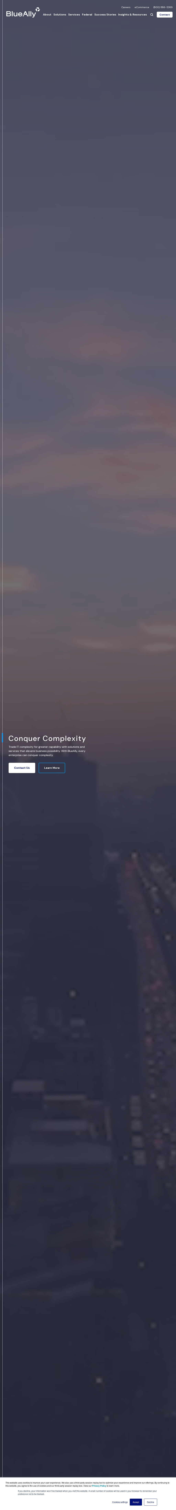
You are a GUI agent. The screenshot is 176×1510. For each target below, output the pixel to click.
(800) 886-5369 (163, 7)
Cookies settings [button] (120, 1502)
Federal (87, 14)
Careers (125, 7)
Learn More (52, 768)
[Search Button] (151, 14)
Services (74, 14)
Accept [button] (136, 1502)
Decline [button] (150, 1502)
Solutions (59, 14)
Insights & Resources (132, 14)
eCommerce (142, 7)
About (47, 14)
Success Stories (105, 14)
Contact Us (22, 768)
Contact (165, 14)
